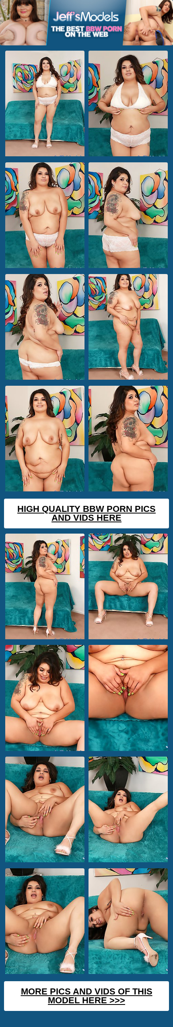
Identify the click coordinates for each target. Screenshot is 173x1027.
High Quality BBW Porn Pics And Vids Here (86, 513)
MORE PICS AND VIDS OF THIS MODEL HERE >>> (86, 995)
